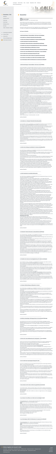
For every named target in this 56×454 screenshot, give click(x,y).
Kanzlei (27, 2)
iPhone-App (5, 20)
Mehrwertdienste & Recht (7, 450)
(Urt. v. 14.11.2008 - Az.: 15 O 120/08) (29, 150)
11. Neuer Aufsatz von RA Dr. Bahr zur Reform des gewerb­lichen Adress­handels (32, 55)
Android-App (5, 22)
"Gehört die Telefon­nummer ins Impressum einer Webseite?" (29, 423)
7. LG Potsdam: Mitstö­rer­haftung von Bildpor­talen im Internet (30, 47)
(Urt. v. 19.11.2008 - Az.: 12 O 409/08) (31, 234)
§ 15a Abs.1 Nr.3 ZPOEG (33, 325)
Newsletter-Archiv (6, 18)
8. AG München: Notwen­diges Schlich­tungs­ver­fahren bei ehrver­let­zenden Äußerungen (33, 49)
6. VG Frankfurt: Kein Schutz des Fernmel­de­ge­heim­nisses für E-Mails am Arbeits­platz (33, 45)
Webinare (39, 2)
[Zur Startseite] (5, 3)
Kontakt (51, 447)
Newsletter (5, 16)
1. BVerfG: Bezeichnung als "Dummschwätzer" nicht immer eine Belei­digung (32, 35)
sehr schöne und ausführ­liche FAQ (41, 377)
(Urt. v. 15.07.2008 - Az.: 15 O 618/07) (29, 176)
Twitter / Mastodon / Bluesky (7, 27)
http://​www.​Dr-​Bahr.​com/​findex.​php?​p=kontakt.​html (39, 28)
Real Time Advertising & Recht (22, 450)
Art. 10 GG (37, 279)
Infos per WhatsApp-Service (7, 38)
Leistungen (15, 2)
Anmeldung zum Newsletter (7, 32)
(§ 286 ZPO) (43, 223)
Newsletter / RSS (33, 2)
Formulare (51, 448)
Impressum (51, 450)
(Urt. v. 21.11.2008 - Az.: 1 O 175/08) (30, 288)
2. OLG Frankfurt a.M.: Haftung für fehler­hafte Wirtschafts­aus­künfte (30, 37)
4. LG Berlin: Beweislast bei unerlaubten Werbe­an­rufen (29, 41)
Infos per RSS (5, 36)
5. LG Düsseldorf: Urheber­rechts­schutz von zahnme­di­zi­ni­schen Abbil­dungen (32, 43)
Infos (24, 2)
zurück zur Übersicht (23, 143)
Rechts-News (20, 2)
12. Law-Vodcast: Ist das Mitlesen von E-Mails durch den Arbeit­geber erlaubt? (32, 57)
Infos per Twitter (5, 34)
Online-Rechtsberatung (17, 4)
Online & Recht (14, 450)
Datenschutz (51, 451)
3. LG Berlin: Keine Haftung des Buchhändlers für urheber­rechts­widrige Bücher (32, 39)
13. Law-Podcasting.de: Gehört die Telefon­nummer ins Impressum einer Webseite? (33, 59)
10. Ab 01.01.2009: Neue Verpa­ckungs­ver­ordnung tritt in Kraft (29, 53)
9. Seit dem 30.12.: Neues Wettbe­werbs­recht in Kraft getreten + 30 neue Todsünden (33, 51)
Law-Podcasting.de (24, 422)
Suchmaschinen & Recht (32, 450)
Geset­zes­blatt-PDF (40, 345)
